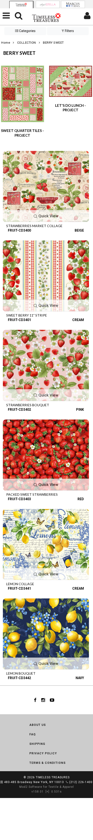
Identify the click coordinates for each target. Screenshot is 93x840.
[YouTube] (52, 700)
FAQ (32, 734)
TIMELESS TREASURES (53, 777)
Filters (69, 31)
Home (5, 42)
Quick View (47, 216)
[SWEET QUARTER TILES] (22, 94)
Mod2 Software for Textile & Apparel (46, 787)
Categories (27, 31)
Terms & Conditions (47, 763)
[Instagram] (43, 700)
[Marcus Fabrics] (73, 4)
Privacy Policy (43, 753)
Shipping (37, 744)
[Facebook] (35, 700)
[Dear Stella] (48, 4)
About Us (37, 725)
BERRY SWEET (53, 42)
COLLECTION (26, 42)
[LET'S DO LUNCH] (70, 81)
